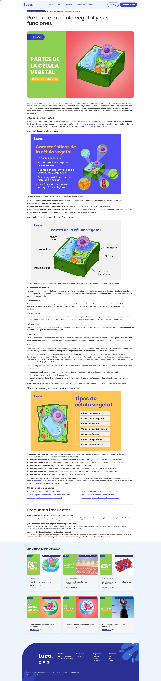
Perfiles (59, 5)
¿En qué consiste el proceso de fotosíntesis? (98, 495)
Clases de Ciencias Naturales (36, 11)
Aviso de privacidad (130, 677)
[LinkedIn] (48, 662)
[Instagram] (40, 662)
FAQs (111, 658)
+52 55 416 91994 (66, 656)
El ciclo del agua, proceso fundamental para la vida (101, 491)
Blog (110, 656)
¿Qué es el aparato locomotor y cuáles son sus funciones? (49, 495)
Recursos (90, 5)
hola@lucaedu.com (66, 658)
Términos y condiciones (116, 677)
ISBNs (111, 660)
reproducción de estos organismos (94, 126)
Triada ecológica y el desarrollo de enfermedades (100, 498)
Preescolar (96, 656)
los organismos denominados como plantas (96, 124)
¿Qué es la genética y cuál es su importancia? (44, 498)
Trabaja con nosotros (80, 657)
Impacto (69, 5)
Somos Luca (80, 5)
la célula (41, 106)
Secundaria (96, 660)
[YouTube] (44, 662)
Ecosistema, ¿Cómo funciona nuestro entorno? (45, 491)
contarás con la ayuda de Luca (46, 481)
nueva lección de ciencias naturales (59, 103)
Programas (49, 5)
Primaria (95, 658)
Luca (28, 4)
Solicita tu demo (128, 5)
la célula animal (52, 106)
